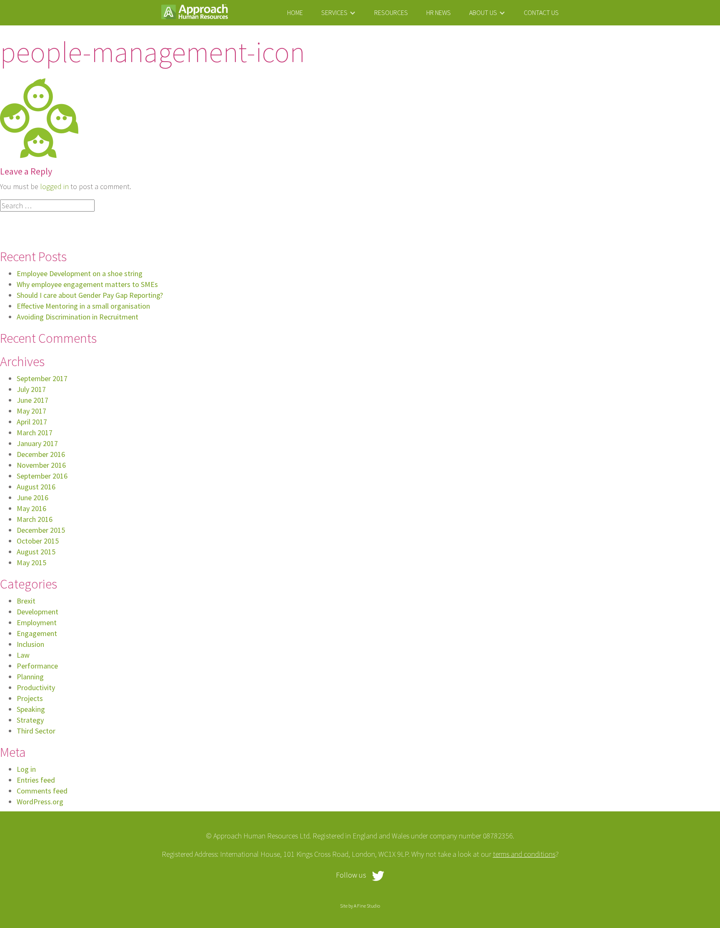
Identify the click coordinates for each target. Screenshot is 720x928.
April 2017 (32, 422)
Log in (26, 769)
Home (295, 12)
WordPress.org (40, 801)
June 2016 (32, 497)
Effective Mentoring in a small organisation (83, 306)
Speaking (31, 709)
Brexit (26, 601)
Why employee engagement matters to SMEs (87, 284)
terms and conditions (524, 854)
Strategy (30, 720)
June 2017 (32, 400)
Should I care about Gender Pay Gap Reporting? (90, 295)
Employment (37, 622)
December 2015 (41, 530)
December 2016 (41, 454)
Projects (30, 698)
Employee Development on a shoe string (79, 273)
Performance (37, 666)
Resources (391, 12)
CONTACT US (541, 12)
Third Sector (36, 731)
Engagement (37, 633)
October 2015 (38, 541)
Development (37, 611)
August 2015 (36, 551)
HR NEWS (438, 12)
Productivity (36, 687)
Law (23, 655)
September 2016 (42, 476)
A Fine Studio (367, 906)
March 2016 (34, 519)
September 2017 (42, 378)
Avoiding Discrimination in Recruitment (77, 317)
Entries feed (36, 780)
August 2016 (36, 486)
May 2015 (31, 562)
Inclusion (30, 644)
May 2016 (31, 508)
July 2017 (31, 389)
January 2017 (37, 443)
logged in (54, 186)
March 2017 (34, 432)
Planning (30, 676)
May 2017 (31, 411)
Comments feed (42, 791)
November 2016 (41, 465)
